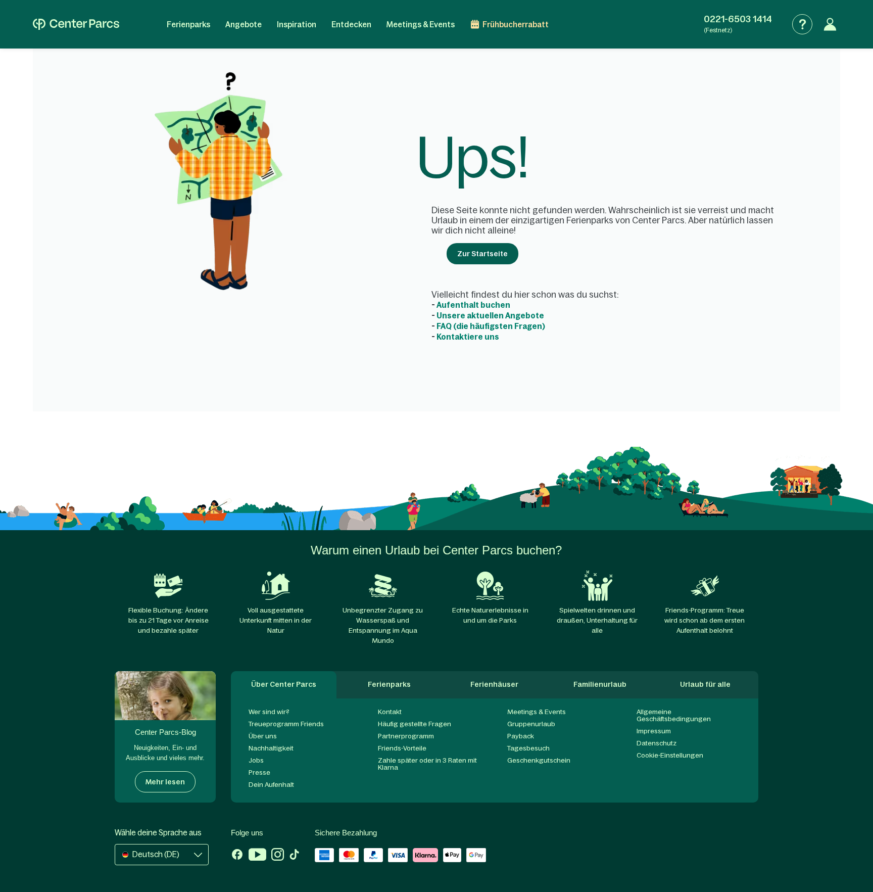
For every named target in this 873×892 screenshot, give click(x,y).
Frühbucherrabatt (515, 24)
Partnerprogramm (406, 736)
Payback (520, 736)
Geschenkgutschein (538, 760)
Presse (259, 772)
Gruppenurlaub (531, 724)
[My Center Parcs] (830, 24)
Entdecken (351, 24)
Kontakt (390, 712)
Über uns (263, 736)
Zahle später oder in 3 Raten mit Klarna (427, 764)
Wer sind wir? (269, 712)
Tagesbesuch (528, 748)
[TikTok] (294, 855)
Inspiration (296, 24)
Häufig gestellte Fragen (414, 724)
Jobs (256, 760)
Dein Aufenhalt (271, 784)
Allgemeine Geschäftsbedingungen (674, 715)
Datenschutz (656, 743)
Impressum (654, 731)
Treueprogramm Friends (286, 724)
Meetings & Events (420, 24)
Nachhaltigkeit (271, 748)
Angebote (243, 24)
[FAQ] (802, 24)
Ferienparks (188, 24)
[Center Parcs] (76, 24)
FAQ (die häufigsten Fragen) (491, 326)
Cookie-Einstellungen (670, 755)
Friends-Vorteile (402, 748)
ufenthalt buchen (473, 305)
